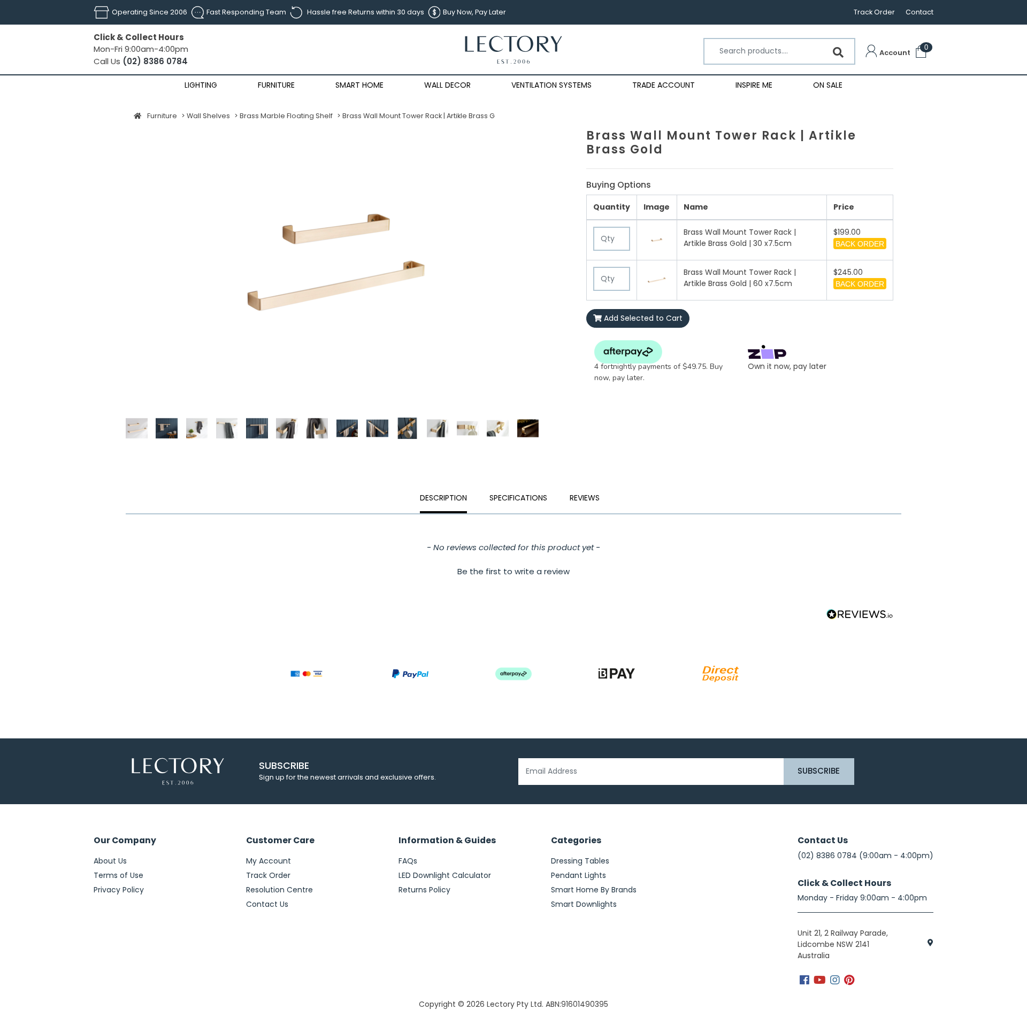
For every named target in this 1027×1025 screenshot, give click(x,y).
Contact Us (267, 904)
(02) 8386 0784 (154, 61)
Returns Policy (424, 889)
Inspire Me (753, 85)
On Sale (827, 85)
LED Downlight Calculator (444, 875)
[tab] (584, 499)
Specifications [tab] (518, 497)
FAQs (407, 861)
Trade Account (663, 85)
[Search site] (838, 52)
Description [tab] (443, 497)
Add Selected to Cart (642, 318)
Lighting (201, 85)
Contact (919, 12)
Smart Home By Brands (594, 889)
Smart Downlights (584, 904)
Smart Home (359, 85)
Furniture (276, 85)
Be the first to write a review (513, 571)
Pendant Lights (578, 875)
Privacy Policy (119, 889)
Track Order (874, 12)
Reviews (585, 497)
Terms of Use (118, 875)
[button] (887, 53)
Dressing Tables (580, 861)
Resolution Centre (279, 889)
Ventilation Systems (551, 85)
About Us (110, 861)
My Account (268, 861)
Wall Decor (447, 85)
